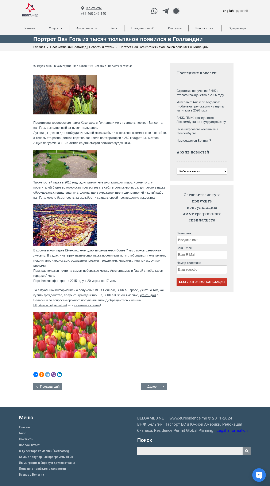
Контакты (94, 8)
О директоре (237, 28)
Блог (114, 28)
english (228, 11)
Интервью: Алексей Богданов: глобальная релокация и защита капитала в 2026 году (200, 106)
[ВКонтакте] (35, 374)
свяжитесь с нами (87, 305)
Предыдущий (49, 386)
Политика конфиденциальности (42, 468)
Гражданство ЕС (142, 28)
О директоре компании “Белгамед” (44, 451)
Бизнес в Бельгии (31, 474)
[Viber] (53, 374)
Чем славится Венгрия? (194, 140)
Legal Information (232, 430)
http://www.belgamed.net (50, 305)
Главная (29, 28)
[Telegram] (47, 374)
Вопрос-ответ (205, 28)
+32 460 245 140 (93, 14)
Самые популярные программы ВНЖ (46, 457)
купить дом (148, 295)
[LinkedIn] (59, 374)
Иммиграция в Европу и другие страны (47, 462)
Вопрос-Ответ (29, 445)
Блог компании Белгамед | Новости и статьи (102, 66)
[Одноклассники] (41, 374)
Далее (152, 386)
